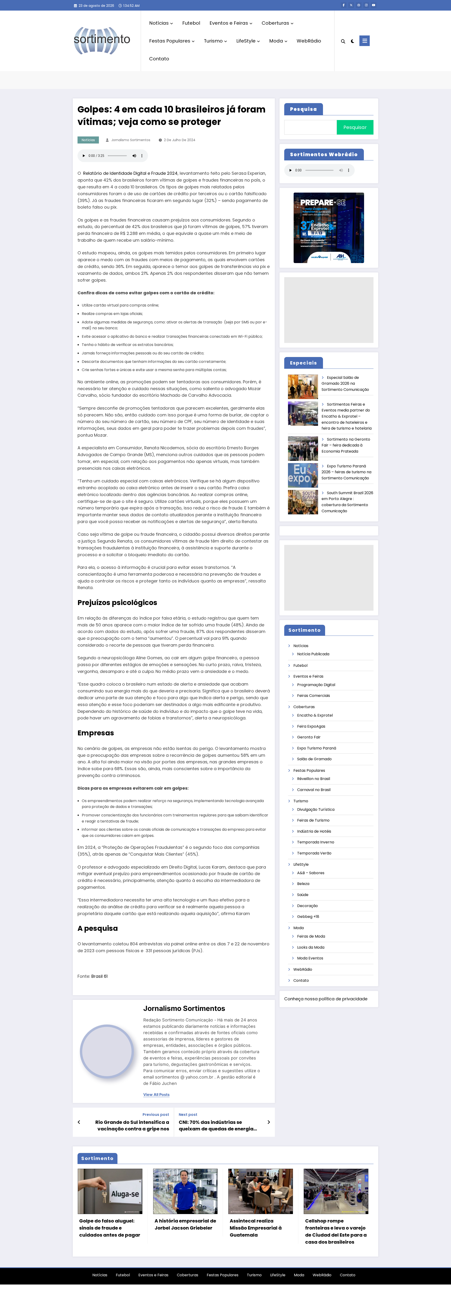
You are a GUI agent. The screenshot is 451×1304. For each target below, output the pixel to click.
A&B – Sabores (310, 873)
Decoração (307, 905)
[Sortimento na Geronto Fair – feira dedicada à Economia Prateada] (303, 448)
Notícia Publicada (313, 654)
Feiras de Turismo (313, 820)
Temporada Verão (314, 853)
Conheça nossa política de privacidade (325, 999)
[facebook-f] (343, 5)
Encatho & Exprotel (315, 715)
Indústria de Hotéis (314, 831)
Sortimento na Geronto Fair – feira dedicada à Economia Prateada (346, 445)
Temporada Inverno (315, 842)
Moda (276, 41)
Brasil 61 (99, 976)
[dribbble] (359, 5)
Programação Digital (316, 684)
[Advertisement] (328, 310)
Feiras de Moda (311, 936)
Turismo (213, 41)
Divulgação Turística (315, 809)
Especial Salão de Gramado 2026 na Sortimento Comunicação (345, 383)
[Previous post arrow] (79, 1122)
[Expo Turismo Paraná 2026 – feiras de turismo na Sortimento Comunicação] (303, 475)
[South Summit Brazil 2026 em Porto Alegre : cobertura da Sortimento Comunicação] (303, 502)
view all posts (156, 1094)
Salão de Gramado (314, 759)
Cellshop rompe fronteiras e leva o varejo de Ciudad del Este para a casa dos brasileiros (336, 1231)
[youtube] (374, 5)
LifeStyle (246, 41)
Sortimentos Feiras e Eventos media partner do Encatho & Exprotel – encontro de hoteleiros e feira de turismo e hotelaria (347, 416)
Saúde (302, 894)
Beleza (303, 883)
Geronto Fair (309, 737)
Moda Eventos (310, 958)
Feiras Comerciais (313, 695)
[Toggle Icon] (364, 40)
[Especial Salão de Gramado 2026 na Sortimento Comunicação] (303, 387)
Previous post (156, 1114)
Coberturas (275, 23)
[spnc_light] (352, 40)
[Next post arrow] (268, 1122)
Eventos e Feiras (229, 23)
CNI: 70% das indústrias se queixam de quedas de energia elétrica (216, 1125)
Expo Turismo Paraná (316, 748)
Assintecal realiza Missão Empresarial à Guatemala (256, 1228)
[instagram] (366, 5)
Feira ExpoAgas (311, 726)
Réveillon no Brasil (313, 778)
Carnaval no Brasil (313, 789)
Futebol (191, 23)
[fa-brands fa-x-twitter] (351, 5)
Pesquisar (355, 127)
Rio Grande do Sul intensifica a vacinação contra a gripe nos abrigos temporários (132, 1125)
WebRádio (309, 41)
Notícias (159, 23)
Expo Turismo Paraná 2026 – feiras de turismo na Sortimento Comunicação (346, 472)
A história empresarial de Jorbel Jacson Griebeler (185, 1224)
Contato (159, 58)
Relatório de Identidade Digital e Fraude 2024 (130, 173)
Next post (188, 1114)
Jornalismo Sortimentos (130, 140)
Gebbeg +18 (308, 916)
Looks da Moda (310, 947)
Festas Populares (169, 41)
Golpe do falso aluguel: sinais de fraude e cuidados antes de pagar (109, 1228)
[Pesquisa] (343, 41)
